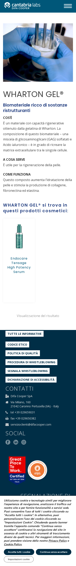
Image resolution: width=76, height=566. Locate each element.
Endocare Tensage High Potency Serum (19, 265)
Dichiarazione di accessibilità (31, 380)
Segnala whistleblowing (27, 371)
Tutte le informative (24, 334)
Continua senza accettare (53, 552)
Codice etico (17, 344)
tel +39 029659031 (23, 412)
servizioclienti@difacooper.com (31, 424)
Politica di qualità (22, 353)
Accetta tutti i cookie (19, 552)
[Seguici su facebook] (7, 442)
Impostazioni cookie (19, 559)
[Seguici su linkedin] (15, 442)
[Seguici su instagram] (23, 442)
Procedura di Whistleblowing (31, 362)
